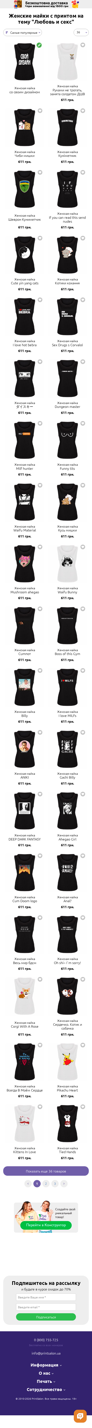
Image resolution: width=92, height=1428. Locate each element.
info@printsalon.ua (46, 1353)
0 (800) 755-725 (46, 1340)
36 (78, 32)
